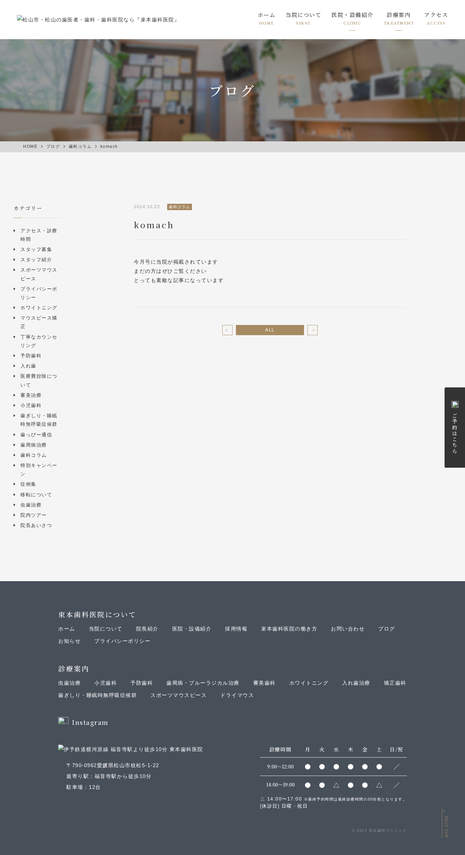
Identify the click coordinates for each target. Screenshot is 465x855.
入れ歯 (28, 366)
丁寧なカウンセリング (39, 341)
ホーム (267, 15)
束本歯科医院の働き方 (289, 629)
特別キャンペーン (39, 470)
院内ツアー (33, 515)
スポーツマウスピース (39, 274)
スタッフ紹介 (36, 259)
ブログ (386, 629)
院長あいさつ (36, 525)
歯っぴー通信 (36, 434)
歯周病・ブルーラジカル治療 (203, 683)
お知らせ (69, 641)
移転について (36, 494)
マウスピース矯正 (39, 322)
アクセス (436, 15)
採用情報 (236, 629)
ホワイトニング (39, 307)
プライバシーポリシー (39, 293)
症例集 (28, 484)
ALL (270, 329)
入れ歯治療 (356, 683)
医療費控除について (39, 380)
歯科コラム (33, 455)
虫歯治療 (31, 505)
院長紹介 (147, 629)
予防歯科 (31, 355)
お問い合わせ (348, 629)
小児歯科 (31, 405)
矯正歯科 (395, 683)
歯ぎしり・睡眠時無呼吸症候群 (39, 420)
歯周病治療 (33, 445)
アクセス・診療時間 (39, 235)
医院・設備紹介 (192, 629)
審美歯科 (264, 683)
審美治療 (31, 395)
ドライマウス (237, 695)
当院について (303, 15)
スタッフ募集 (36, 249)
